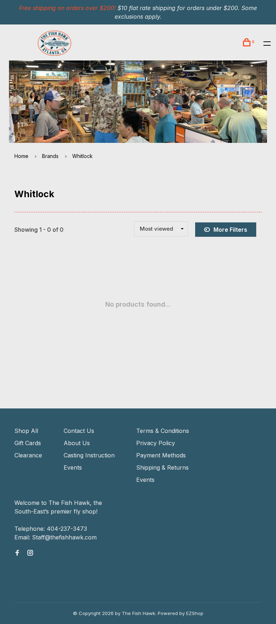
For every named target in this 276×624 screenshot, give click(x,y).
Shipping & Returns (162, 467)
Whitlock (82, 156)
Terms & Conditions (162, 430)
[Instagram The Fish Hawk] (30, 553)
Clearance (28, 455)
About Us (77, 443)
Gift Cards (27, 443)
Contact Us (79, 430)
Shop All (26, 430)
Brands (50, 156)
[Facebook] (17, 553)
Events (73, 467)
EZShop (194, 613)
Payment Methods (161, 455)
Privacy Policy (155, 443)
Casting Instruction (89, 455)
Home (21, 156)
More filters (230, 229)
